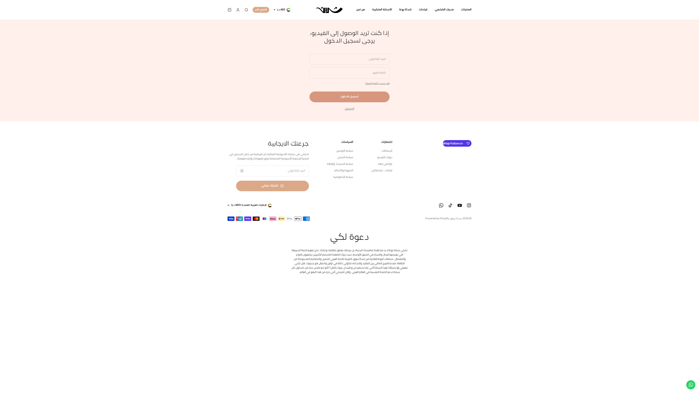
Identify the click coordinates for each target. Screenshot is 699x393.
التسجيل (349, 108)
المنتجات (466, 9)
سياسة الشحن (345, 157)
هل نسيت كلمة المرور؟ (377, 83)
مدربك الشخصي (444, 9)
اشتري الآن (261, 10)
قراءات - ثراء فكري (381, 170)
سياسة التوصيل (344, 151)
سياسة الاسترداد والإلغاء (340, 164)
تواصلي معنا (385, 164)
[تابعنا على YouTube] (459, 205)
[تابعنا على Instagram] (469, 205)
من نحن (360, 9)
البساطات (387, 151)
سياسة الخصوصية (343, 177)
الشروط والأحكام (343, 170)
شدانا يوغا (405, 9)
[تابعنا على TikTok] (450, 205)
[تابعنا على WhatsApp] (441, 205)
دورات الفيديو (384, 157)
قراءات (423, 9)
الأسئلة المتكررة (382, 9)
